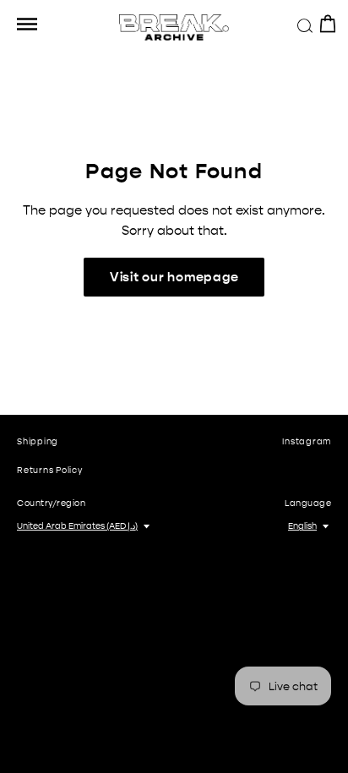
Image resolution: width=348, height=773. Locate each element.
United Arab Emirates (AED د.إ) (77, 526)
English (302, 526)
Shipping (37, 442)
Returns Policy (50, 470)
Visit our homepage (174, 277)
